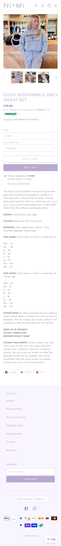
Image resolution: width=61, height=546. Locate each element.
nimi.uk (34, 536)
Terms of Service (15, 417)
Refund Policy (14, 433)
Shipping (8, 119)
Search (10, 400)
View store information (19, 183)
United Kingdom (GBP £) (29, 498)
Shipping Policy (14, 425)
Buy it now (30, 167)
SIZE (5, 130)
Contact (10, 442)
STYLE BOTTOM (11, 142)
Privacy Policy (14, 408)
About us (11, 450)
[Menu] (55, 5)
